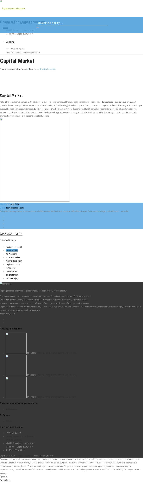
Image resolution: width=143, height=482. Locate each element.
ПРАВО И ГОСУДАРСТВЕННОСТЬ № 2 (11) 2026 (57, 353)
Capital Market (12, 250)
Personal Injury (12, 278)
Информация (11, 409)
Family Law (10, 268)
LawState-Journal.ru (24, 456)
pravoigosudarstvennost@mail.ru (20, 436)
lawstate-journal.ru (14, 440)
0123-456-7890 (13, 204)
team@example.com (15, 208)
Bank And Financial (14, 247)
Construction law (13, 257)
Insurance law (12, 271)
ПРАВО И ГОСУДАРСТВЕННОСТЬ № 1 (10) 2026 (57, 375)
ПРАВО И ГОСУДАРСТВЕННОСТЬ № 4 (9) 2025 (56, 397)
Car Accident (11, 254)
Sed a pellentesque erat (44, 109)
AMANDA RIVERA (11, 234)
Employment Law (13, 264)
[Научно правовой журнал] (12, 8)
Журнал (9, 421)
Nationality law (12, 275)
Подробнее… (5, 480)
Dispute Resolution (14, 261)
